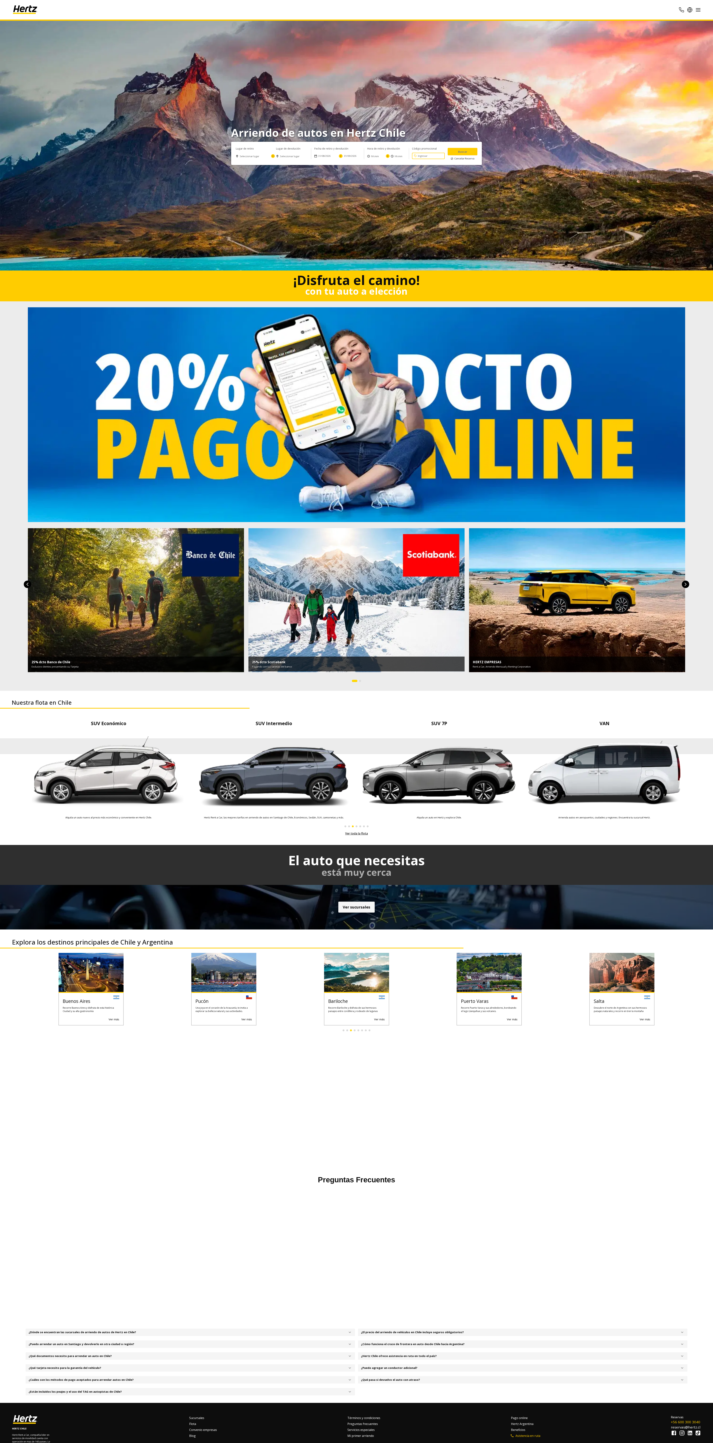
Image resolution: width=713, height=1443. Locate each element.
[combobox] (253, 157)
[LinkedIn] (691, 1433)
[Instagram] (683, 1433)
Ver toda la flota (356, 833)
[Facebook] (675, 1433)
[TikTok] (698, 1433)
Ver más (114, 1019)
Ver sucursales (356, 907)
